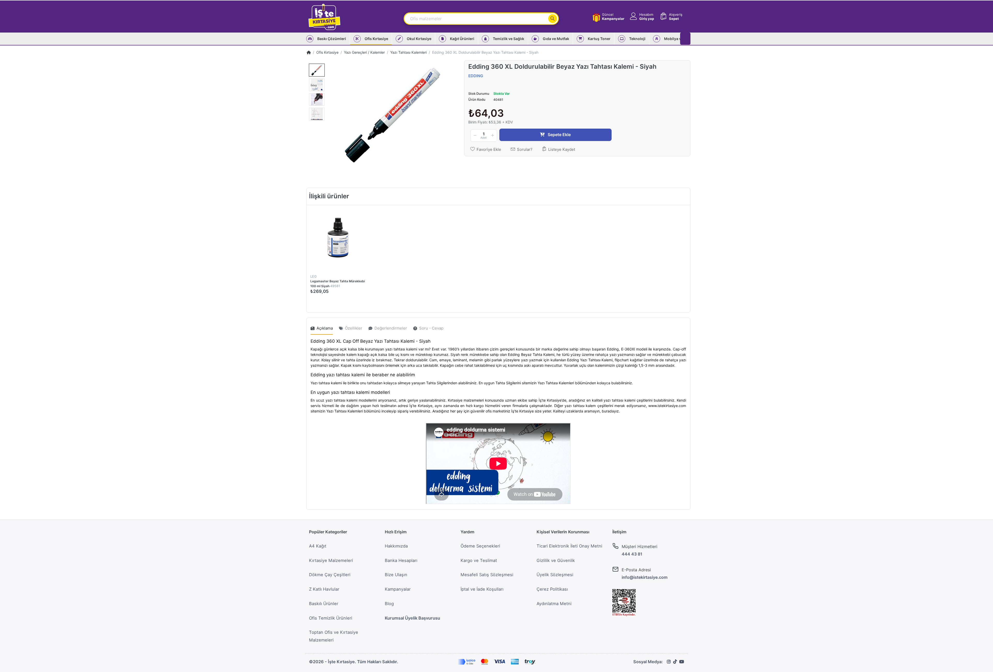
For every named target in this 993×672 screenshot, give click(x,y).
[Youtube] (681, 661)
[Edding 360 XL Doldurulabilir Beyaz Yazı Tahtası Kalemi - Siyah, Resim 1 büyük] (317, 70)
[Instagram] (669, 661)
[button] (641, 16)
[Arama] (552, 18)
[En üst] (309, 52)
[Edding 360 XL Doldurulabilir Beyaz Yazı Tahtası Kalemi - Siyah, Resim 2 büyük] (317, 85)
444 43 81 (632, 554)
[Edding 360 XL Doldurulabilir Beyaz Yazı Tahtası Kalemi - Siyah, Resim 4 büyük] (317, 114)
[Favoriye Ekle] (376, 210)
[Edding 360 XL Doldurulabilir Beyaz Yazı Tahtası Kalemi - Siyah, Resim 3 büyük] (317, 99)
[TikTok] (675, 661)
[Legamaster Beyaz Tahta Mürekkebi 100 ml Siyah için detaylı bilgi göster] (338, 237)
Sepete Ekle (363, 302)
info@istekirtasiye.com (644, 577)
